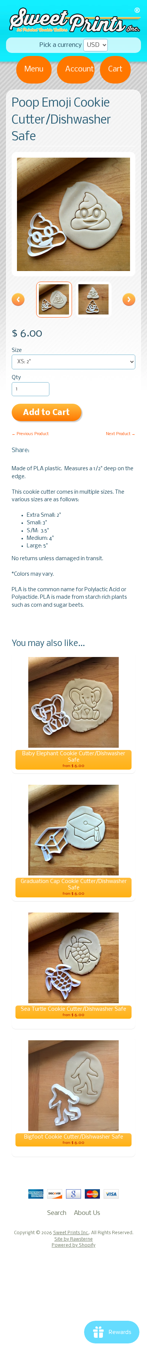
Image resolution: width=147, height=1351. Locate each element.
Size (17, 350)
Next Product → (120, 434)
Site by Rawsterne (73, 1239)
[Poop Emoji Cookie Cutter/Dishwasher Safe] (54, 300)
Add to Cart (46, 413)
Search (56, 1213)
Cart (115, 69)
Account (79, 69)
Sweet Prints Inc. (71, 1233)
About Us (87, 1213)
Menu (33, 69)
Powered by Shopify (73, 1245)
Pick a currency (61, 45)
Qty (16, 378)
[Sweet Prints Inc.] (73, 29)
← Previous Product (30, 434)
